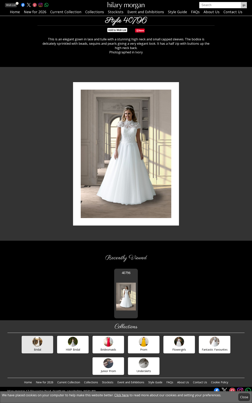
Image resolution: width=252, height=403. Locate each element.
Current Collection (68, 382)
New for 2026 (44, 382)
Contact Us (200, 382)
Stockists (107, 382)
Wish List (11, 5)
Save (141, 30)
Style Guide (155, 382)
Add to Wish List (117, 30)
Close (244, 397)
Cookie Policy (219, 382)
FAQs (169, 382)
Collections (91, 382)
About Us (183, 382)
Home (28, 382)
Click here (121, 395)
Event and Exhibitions (130, 382)
